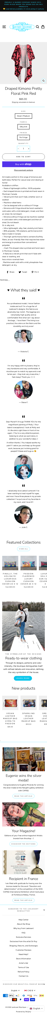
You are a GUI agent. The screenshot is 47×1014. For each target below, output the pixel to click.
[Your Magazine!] (23, 814)
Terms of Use (23, 967)
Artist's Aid (23, 963)
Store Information (23, 959)
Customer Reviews (23, 950)
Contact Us (23, 976)
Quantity (23, 143)
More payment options (23, 170)
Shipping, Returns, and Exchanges (23, 946)
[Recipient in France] (23, 862)
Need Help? (23, 954)
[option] (23, 5)
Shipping (15, 102)
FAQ (23, 933)
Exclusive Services (23, 937)
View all (23, 549)
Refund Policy (23, 972)
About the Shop (23, 924)
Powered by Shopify (23, 1012)
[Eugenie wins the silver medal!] (23, 759)
